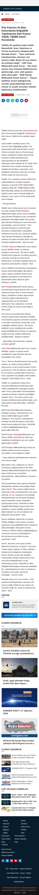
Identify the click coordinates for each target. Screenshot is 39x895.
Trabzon (12, 247)
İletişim (28, 873)
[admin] (20, 860)
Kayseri (5, 827)
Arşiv (16, 842)
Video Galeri (6, 839)
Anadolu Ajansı (17, 602)
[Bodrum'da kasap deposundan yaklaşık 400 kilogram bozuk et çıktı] (20, 727)
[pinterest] (26, 100)
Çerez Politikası (25, 877)
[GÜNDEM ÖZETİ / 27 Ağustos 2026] (20, 697)
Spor (22, 833)
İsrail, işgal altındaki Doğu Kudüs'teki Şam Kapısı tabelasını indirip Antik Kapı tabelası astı (17, 682)
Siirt (12, 410)
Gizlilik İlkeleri (19, 882)
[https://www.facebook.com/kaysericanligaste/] (3, 860)
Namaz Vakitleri (7, 855)
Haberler (7, 14)
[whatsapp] (12, 100)
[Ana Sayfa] (2, 14)
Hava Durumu (6, 849)
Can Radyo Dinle (12, 873)
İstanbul (25, 211)
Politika (23, 830)
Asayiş (5, 820)
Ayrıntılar (17, 893)
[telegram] (17, 100)
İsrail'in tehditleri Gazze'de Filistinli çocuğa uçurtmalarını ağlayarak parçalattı (18, 652)
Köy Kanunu (29, 131)
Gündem (24, 824)
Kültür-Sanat (25, 827)
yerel (12, 492)
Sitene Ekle (14, 869)
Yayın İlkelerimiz (12, 877)
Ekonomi (6, 824)
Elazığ (9, 287)
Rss (7, 869)
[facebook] (3, 100)
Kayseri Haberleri (26, 869)
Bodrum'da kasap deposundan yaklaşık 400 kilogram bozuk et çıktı (18, 742)
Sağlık (5, 833)
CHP (20, 185)
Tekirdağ (16, 434)
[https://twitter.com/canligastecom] (7, 860)
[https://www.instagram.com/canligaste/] (11, 860)
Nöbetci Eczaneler (8, 852)
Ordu (8, 348)
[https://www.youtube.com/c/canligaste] (15, 860)
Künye (22, 873)
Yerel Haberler (16, 14)
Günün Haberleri (20, 839)
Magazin (6, 830)
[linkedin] (22, 100)
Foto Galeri (5, 836)
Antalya (10, 447)
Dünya (23, 820)
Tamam (24, 893)
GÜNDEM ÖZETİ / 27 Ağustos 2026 (17, 712)
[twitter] (8, 100)
